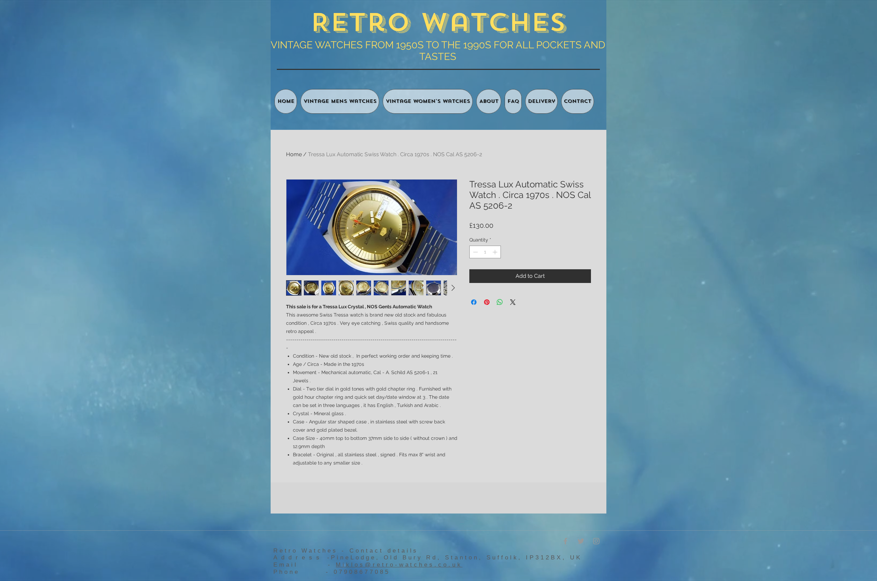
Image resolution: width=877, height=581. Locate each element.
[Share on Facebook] (474, 302)
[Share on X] (513, 302)
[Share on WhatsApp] (500, 302)
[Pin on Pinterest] (487, 302)
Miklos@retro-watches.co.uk (399, 564)
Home (294, 154)
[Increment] (495, 252)
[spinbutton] (485, 252)
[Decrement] (474, 252)
